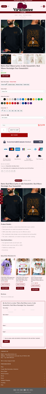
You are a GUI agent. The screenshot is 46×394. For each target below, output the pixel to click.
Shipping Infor (27, 180)
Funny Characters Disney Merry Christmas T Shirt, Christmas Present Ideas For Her (37, 279)
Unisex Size (3, 107)
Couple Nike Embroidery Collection (9, 369)
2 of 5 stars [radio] (11, 309)
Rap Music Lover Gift (24, 168)
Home (16, 15)
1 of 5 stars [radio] (4, 309)
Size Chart (5, 75)
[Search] (8, 6)
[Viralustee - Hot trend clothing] (23, 6)
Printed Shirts (8, 166)
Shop (2, 366)
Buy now (14, 135)
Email (4, 331)
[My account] (41, 6)
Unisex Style (4, 88)
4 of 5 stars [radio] (28, 309)
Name (4, 325)
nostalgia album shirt (15, 168)
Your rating (5, 307)
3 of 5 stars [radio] (19, 309)
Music (20, 15)
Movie (2, 375)
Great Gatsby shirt (7, 168)
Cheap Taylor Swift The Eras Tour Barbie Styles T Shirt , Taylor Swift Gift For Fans (22, 279)
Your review (6, 314)
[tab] (18, 180)
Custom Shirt (4, 115)
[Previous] (3, 36)
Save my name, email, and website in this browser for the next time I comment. (22, 338)
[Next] (43, 36)
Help (2, 385)
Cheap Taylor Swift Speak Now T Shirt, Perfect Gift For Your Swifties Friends (7, 279)
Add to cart (14, 130)
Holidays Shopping (5, 380)
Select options (5, 284)
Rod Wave (31, 168)
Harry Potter (4, 371)
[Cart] (44, 6)
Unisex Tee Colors (5, 96)
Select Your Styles (5, 81)
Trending (3, 382)
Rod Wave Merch (27, 15)
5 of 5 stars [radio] (5, 311)
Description (18, 180)
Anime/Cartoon (5, 373)
